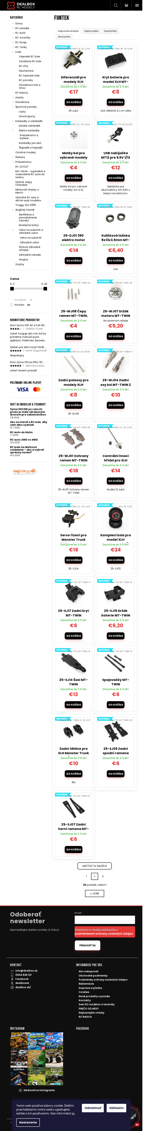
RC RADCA (85, 1017)
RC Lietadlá (22, 28)
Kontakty (85, 1000)
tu (73, 1113)
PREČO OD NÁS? (89, 1008)
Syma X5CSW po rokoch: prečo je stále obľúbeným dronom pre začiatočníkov (28, 412)
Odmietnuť (93, 1108)
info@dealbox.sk (26, 970)
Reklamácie (86, 983)
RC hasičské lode (29, 75)
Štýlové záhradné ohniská (29, 248)
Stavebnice (22, 102)
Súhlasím (116, 1108)
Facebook (21, 979)
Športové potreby (26, 107)
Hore (96, 893)
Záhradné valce (29, 242)
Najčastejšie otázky (91, 1012)
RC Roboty (21, 92)
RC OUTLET (22, 166)
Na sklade (23, 300)
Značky (19, 264)
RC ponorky (26, 80)
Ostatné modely (25, 152)
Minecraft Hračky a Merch (27, 191)
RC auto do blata (21, 432)
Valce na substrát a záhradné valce (31, 231)
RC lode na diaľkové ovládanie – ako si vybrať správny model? (27, 450)
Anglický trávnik (24, 210)
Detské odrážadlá (29, 125)
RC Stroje (21, 42)
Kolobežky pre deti (30, 143)
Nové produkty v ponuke (94, 996)
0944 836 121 (23, 975)
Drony (19, 23)
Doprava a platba (90, 988)
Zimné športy (27, 116)
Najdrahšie (110, 31)
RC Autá (20, 33)
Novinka (22, 305)
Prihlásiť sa (87, 945)
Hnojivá (23, 259)
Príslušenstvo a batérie (29, 136)
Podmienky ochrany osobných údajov (103, 979)
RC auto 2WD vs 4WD (24, 439)
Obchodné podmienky (93, 975)
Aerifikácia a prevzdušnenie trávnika (28, 217)
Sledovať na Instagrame (39, 1090)
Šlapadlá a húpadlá (30, 147)
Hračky (19, 97)
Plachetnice (26, 71)
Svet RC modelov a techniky (97, 1004)
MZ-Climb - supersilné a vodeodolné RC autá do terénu (30, 174)
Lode (18, 52)
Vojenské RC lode (29, 56)
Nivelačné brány (29, 225)
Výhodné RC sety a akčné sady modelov (28, 199)
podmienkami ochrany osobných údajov (104, 934)
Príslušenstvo (23, 162)
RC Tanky (21, 47)
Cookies (84, 992)
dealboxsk (22, 983)
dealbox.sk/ (23, 987)
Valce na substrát (31, 237)
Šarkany (20, 157)
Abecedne (64, 36)
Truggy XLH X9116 (25, 205)
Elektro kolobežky (29, 130)
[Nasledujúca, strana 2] (94, 876)
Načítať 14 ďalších (94, 866)
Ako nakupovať (88, 971)
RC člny (23, 66)
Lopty (22, 111)
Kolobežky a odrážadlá (28, 121)
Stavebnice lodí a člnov (29, 86)
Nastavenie (28, 1122)
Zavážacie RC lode (30, 61)
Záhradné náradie (30, 255)
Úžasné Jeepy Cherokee (23, 183)
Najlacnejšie (91, 31)
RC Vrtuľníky (22, 37)
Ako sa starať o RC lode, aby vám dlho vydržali (28, 423)
